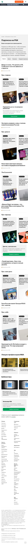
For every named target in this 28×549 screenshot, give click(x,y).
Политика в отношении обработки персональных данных (12, 539)
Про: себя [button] (4, 312)
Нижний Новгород (3, 464)
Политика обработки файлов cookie (9, 541)
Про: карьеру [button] (6, 214)
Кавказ (2, 477)
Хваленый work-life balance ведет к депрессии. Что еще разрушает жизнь (13, 345)
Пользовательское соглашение (8, 537)
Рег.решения (16, 478)
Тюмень (3, 474)
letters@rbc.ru (6, 524)
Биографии (3, 434)
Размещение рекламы (16, 460)
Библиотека (6, 377)
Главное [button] (4, 58)
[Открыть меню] (26, 2)
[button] (9, 90)
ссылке (13, 417)
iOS (15, 500)
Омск (2, 452)
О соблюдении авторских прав (8, 535)
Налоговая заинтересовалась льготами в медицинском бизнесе (13, 164)
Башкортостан (4, 454)
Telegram (16, 427)
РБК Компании (16, 487)
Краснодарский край (4, 461)
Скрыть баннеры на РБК (16, 435)
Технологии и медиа (4, 430)
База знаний (3, 436)
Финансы (21, 79)
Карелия (3, 479)
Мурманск (3, 480)
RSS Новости (16, 447)
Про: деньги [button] (5, 132)
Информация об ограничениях (8, 533)
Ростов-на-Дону (3, 470)
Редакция (16, 457)
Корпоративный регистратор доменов (16, 473)
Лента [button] (9, 59)
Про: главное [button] (6, 75)
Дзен (15, 429)
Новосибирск (4, 451)
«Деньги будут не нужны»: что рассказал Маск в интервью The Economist (12, 206)
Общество (5, 316)
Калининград (4, 459)
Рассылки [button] (14, 59)
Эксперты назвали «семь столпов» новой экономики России (13, 124)
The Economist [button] (6, 172)
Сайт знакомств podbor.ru (16, 483)
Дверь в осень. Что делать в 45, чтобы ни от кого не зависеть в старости (12, 66)
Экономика (5, 79)
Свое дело (5, 275)
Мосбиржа (14, 528)
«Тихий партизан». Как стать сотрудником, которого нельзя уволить (12, 263)
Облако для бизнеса (15, 469)
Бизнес (4, 219)
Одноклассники (17, 426)
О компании (16, 453)
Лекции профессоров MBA (12, 355)
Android (15, 502)
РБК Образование (4, 438)
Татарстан (3, 472)
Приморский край (4, 483)
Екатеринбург (4, 449)
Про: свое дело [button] (6, 271)
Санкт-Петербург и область (4, 446)
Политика (3, 423)
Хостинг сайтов (15, 476)
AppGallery (16, 503)
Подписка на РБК (16, 439)
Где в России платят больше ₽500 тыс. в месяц (13, 304)
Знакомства (16, 480)
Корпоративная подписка (17, 442)
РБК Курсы (15, 490)
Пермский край (3, 467)
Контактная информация (16, 455)
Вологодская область (4, 457)
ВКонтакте (16, 424)
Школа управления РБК (16, 493)
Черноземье (4, 475)
